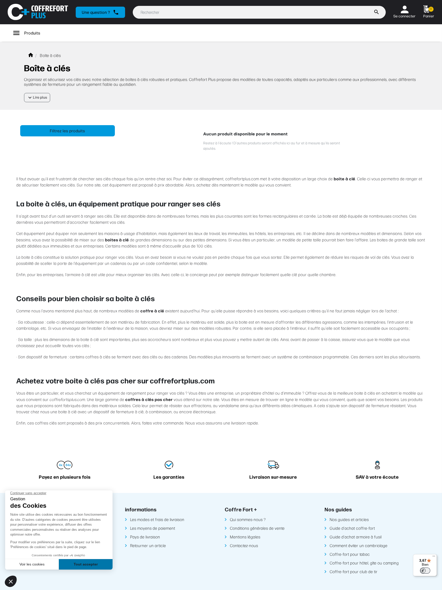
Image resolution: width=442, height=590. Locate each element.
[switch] (425, 571)
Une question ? (100, 12)
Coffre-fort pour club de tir (354, 571)
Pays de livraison (145, 536)
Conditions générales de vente (257, 528)
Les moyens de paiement (152, 528)
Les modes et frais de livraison (157, 519)
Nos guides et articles (349, 519)
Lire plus (37, 98)
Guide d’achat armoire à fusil (356, 536)
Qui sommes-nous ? (248, 519)
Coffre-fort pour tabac (350, 554)
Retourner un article (148, 545)
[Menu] (434, 557)
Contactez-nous (244, 545)
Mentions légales (245, 536)
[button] (428, 12)
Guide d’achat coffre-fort (352, 528)
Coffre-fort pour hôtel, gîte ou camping (364, 562)
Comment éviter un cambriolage (359, 545)
